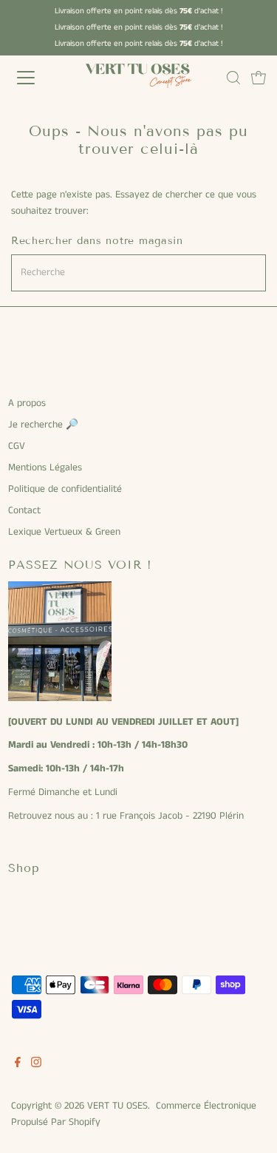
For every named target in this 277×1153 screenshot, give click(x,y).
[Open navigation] (38, 77)
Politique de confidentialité (65, 489)
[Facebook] (17, 1065)
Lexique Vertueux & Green (64, 532)
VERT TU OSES (117, 1106)
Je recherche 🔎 (43, 425)
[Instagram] (36, 1065)
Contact (24, 511)
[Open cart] (258, 77)
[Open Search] (233, 77)
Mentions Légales (45, 468)
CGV (16, 446)
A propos (27, 403)
